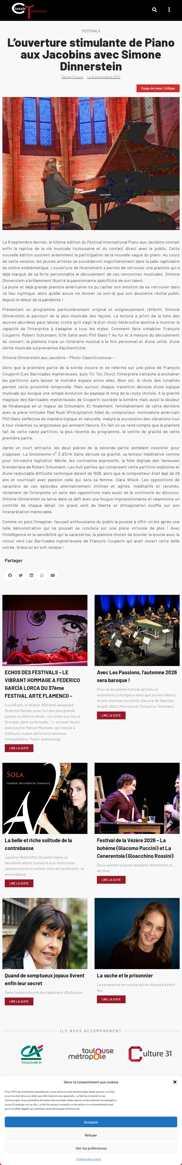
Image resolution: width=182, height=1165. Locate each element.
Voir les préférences (91, 1148)
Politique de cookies (88, 1158)
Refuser (91, 1135)
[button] (175, 1082)
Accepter (91, 1122)
